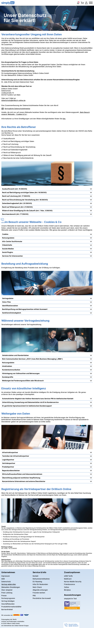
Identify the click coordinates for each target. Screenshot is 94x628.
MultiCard (67, 579)
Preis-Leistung (6, 593)
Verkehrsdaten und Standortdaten (15, 355)
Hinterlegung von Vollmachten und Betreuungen (21, 373)
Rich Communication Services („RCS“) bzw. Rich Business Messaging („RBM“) (32, 359)
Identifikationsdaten (10, 306)
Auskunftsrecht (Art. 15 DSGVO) (14, 189)
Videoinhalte (7, 245)
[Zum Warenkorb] (82, 2)
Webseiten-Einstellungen (10, 587)
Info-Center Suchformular (12, 241)
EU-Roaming (37, 582)
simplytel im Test (70, 599)
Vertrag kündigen (8, 601)
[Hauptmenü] (91, 2)
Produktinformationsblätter (11, 607)
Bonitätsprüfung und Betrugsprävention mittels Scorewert (24, 309)
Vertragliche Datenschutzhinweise (17, 109)
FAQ (34, 595)
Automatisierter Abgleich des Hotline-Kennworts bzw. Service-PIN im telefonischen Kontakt (37, 399)
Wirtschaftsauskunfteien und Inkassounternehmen (22, 474)
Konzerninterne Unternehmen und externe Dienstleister (23, 481)
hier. (64, 119)
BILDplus (67, 590)
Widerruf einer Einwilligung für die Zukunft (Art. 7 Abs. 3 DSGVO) (27, 211)
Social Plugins (7, 252)
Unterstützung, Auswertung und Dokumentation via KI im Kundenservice (30, 402)
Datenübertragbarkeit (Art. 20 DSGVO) (17, 203)
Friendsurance (69, 584)
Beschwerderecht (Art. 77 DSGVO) (15, 214)
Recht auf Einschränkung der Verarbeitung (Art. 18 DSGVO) (25, 200)
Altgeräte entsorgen (40, 590)
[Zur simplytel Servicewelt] (86, 3)
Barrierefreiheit (7, 609)
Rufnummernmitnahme (41, 579)
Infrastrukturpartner (10, 452)
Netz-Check (37, 587)
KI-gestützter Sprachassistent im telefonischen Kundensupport (27, 406)
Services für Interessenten (12, 256)
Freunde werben (39, 593)
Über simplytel (6, 590)
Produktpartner (8, 467)
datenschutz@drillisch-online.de (13, 100)
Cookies (5, 234)
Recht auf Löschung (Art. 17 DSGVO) (16, 196)
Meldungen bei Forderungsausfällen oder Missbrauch (23, 381)
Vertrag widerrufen (8, 584)
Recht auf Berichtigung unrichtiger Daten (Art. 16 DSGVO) (24, 192)
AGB (3, 579)
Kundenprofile (7, 377)
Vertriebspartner (8, 463)
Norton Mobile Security (72, 582)
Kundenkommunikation (11, 370)
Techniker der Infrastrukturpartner (15, 456)
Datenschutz (6, 582)
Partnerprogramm (8, 598)
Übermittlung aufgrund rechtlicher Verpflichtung (21, 478)
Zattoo (66, 587)
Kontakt (35, 576)
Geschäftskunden (8, 604)
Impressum (5, 576)
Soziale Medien (8, 249)
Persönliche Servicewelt (42, 598)
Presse (4, 595)
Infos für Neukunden (40, 584)
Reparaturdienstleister (11, 470)
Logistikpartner (8, 460)
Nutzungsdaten (8, 238)
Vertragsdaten (7, 298)
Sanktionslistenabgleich (11, 313)
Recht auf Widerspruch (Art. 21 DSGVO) (17, 207)
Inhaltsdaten (7, 366)
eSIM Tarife (68, 576)
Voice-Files (6, 302)
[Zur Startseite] (7, 3)
